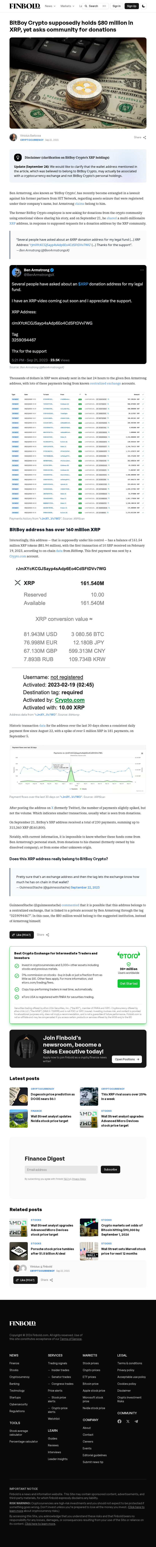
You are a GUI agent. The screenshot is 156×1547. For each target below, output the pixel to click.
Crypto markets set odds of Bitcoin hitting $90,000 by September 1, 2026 (122, 1229)
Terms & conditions (129, 1363)
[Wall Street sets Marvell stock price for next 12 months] (89, 1251)
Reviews (53, 1445)
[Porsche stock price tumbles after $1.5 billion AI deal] (19, 1251)
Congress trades (60, 1383)
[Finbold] (25, 6)
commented (70, 905)
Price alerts (55, 1390)
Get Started (129, 983)
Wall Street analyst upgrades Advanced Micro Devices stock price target (122, 1120)
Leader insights (58, 1459)
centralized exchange (105, 383)
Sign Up (131, 6)
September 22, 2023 (85, 887)
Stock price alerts (57, 1399)
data (59, 550)
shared (112, 218)
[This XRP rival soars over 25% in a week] (89, 1096)
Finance (36, 1110)
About (87, 1427)
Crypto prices (91, 1370)
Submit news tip (93, 1462)
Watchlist (54, 1418)
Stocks (106, 1110)
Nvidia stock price (94, 1408)
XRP (13, 223)
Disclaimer (124, 1390)
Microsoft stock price (93, 1399)
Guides (52, 1438)
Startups (15, 1397)
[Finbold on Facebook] (119, 1421)
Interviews (54, 1452)
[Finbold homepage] (78, 1323)
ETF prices (89, 1376)
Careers (88, 1441)
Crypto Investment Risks (129, 1399)
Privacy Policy (79, 1178)
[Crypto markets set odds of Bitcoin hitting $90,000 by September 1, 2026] (89, 1228)
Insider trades (58, 1370)
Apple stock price (94, 1390)
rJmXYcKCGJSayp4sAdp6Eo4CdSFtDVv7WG (60, 245)
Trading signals (57, 1363)
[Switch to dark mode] (143, 6)
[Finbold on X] (128, 1421)
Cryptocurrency (32, 139)
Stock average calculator (19, 1432)
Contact (88, 1434)
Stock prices (91, 1363)
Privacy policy (125, 1370)
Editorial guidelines (95, 1455)
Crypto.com (18, 556)
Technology (17, 1390)
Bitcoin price (91, 1383)
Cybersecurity (19, 1404)
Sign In (117, 6)
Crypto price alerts (58, 1409)
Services (55, 1355)
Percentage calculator (24, 1441)
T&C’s (67, 1178)
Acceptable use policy (131, 1376)
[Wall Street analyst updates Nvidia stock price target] (19, 1118)
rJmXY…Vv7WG (50, 518)
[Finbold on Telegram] (136, 1421)
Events (87, 1448)
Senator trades (59, 1376)
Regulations (17, 1411)
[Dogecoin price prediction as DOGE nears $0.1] (19, 1096)
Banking (14, 1383)
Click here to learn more (40, 1523)
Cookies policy (126, 1383)
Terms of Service (71, 1338)
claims (79, 203)
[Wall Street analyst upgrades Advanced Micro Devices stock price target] (89, 1118)
